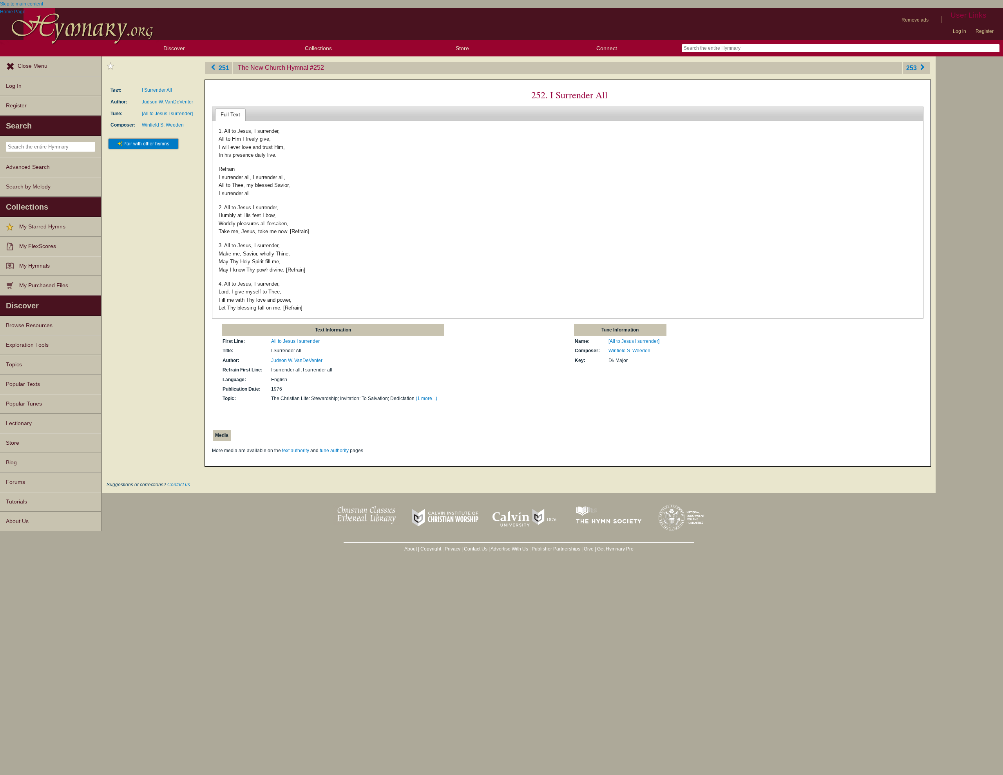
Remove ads (915, 20)
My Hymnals (34, 266)
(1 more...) (426, 398)
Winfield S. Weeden (163, 125)
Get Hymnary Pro (615, 549)
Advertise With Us (509, 549)
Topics (14, 365)
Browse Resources (29, 325)
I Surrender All (157, 90)
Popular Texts (23, 384)
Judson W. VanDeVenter (167, 102)
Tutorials (16, 502)
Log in (959, 31)
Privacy (452, 549)
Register (985, 31)
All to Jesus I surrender (295, 341)
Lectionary (19, 423)
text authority (295, 450)
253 (912, 67)
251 (223, 67)
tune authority (334, 450)
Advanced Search (28, 167)
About (410, 549)
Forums (15, 482)
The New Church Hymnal (273, 67)
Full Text (230, 115)
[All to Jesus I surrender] (167, 113)
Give (589, 549)
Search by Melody (28, 187)
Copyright (430, 549)
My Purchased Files (43, 285)
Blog (11, 462)
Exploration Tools (27, 345)
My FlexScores (37, 246)
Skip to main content (21, 4)
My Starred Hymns (42, 227)
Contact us (178, 484)
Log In (14, 86)
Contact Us (475, 549)
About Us (17, 521)
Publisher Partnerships (556, 549)
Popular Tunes (24, 404)
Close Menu (32, 66)
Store (462, 48)
